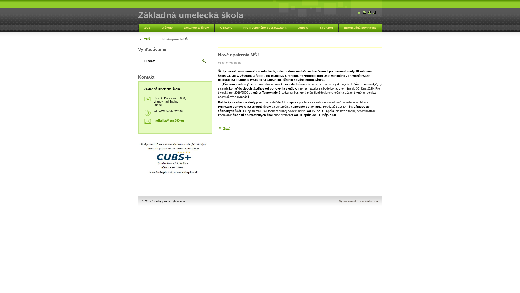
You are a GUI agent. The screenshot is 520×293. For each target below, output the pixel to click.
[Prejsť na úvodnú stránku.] (358, 12)
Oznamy (226, 27)
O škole (167, 27)
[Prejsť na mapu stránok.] (364, 12)
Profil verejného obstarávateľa (264, 27)
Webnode (371, 201)
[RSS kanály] (375, 12)
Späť (226, 128)
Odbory (303, 27)
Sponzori (326, 27)
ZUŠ (147, 27)
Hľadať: (149, 61)
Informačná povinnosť (360, 27)
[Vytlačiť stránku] (369, 12)
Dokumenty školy (196, 27)
